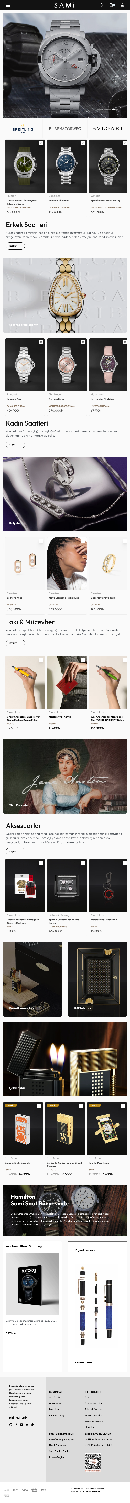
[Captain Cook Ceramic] (107, 166)
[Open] (8, 5)
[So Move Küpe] (107, 563)
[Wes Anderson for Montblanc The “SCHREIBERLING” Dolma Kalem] (23, 682)
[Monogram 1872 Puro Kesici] (107, 1128)
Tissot (92, 394)
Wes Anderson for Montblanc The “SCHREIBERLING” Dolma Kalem (21, 718)
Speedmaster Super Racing (19, 200)
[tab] (100, 109)
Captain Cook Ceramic (101, 200)
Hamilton (11, 394)
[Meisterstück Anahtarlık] (23, 885)
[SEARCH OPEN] (101, 5)
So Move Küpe (96, 597)
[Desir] (107, 364)
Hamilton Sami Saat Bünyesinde (40, 1200)
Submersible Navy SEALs (60, 200)
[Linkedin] (21, 1424)
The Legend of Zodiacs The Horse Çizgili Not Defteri (61, 921)
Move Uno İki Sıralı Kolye (60, 597)
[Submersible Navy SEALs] (65, 166)
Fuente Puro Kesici (15, 1162)
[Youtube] (27, 1424)
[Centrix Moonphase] (65, 364)
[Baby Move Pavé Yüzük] (23, 563)
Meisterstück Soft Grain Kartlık (64, 716)
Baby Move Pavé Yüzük (17, 597)
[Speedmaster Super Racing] (23, 166)
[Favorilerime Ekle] (39, 143)
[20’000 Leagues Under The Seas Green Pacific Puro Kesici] (65, 1128)
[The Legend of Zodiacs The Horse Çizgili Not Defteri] (65, 885)
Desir (92, 399)
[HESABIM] (122, 5)
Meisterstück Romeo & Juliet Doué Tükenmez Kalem (104, 718)
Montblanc (11, 712)
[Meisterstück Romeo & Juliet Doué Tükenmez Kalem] (107, 682)
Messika (10, 593)
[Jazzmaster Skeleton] (23, 364)
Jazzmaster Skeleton (16, 399)
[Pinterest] (32, 1424)
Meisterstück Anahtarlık (18, 919)
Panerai (52, 195)
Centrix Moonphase (57, 399)
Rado (92, 195)
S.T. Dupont (12, 1158)
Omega (9, 195)
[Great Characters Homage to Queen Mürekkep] (107, 885)
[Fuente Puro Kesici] (23, 1128)
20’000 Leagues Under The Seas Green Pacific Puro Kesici (64, 1164)
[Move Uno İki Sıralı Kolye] (65, 563)
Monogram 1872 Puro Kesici (104, 1162)
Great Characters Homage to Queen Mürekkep (105, 921)
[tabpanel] (65, 65)
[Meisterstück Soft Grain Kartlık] (65, 682)
